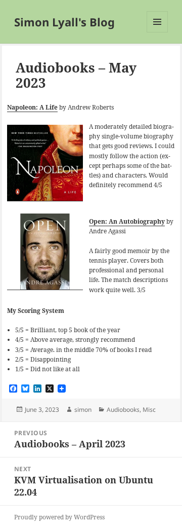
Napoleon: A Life (32, 107)
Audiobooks (123, 409)
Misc (149, 409)
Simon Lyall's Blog (64, 21)
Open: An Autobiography (127, 221)
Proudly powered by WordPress (59, 517)
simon (83, 409)
